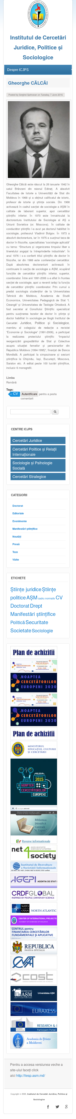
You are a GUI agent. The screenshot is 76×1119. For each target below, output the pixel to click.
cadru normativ (46, 598)
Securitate (37, 622)
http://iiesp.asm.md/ (30, 1075)
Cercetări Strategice (29, 476)
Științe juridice (25, 589)
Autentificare (29, 394)
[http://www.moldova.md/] (33, 953)
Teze (15, 552)
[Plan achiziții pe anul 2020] (33, 657)
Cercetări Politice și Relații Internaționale (34, 451)
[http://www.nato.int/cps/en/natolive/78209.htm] (33, 913)
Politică (17, 622)
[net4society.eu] (33, 859)
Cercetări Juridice (27, 440)
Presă (16, 544)
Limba (10, 378)
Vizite (15, 559)
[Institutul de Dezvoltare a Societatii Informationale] (33, 871)
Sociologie (42, 630)
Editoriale (18, 513)
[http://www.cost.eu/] (33, 983)
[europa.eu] (33, 1030)
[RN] (33, 804)
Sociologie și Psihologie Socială (32, 465)
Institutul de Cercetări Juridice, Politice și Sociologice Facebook (48, 1107)
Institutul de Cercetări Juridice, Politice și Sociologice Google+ (66, 1107)
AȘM (31, 597)
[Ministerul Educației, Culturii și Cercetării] (33, 756)
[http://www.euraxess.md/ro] (33, 1015)
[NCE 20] (33, 670)
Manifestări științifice (25, 529)
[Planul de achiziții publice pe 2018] (33, 739)
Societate (20, 630)
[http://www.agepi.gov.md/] (33, 887)
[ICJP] (38, 27)
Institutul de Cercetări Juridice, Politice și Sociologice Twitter (57, 1107)
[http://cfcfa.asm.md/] (33, 938)
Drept (36, 605)
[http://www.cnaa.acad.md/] (33, 968)
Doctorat (17, 506)
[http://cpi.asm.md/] (33, 924)
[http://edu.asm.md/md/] (33, 1000)
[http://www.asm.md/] (33, 1047)
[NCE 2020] (33, 691)
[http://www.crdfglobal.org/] (33, 900)
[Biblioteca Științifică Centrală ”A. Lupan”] (33, 842)
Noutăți (16, 536)
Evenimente (19, 521)
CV (15, 394)
